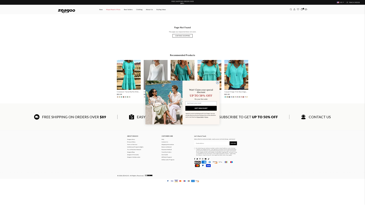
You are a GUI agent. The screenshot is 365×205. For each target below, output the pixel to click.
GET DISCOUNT (201, 108)
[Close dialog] (217, 82)
